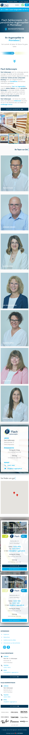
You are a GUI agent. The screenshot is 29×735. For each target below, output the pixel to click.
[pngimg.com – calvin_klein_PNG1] (24, 716)
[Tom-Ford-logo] (14, 716)
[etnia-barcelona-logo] (24, 721)
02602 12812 (16, 603)
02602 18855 (11, 465)
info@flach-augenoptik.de (14, 468)
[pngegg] (14, 710)
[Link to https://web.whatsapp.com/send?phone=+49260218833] (23, 4)
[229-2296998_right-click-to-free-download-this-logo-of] (14, 721)
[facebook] (8, 647)
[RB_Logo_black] (5, 720)
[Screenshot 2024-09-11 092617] (5, 712)
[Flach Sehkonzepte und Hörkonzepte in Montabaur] (4, 4)
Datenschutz (7, 637)
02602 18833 (17, 546)
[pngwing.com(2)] (24, 711)
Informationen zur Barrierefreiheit (12, 643)
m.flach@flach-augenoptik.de (17, 551)
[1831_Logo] (5, 717)
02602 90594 (16, 549)
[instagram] (4, 647)
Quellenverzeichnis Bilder (10, 640)
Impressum (6, 634)
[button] (17, 495)
